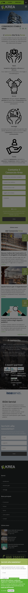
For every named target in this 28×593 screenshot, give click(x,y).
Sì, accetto (4, 590)
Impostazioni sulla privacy (14, 578)
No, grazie (11, 590)
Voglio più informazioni (7, 587)
